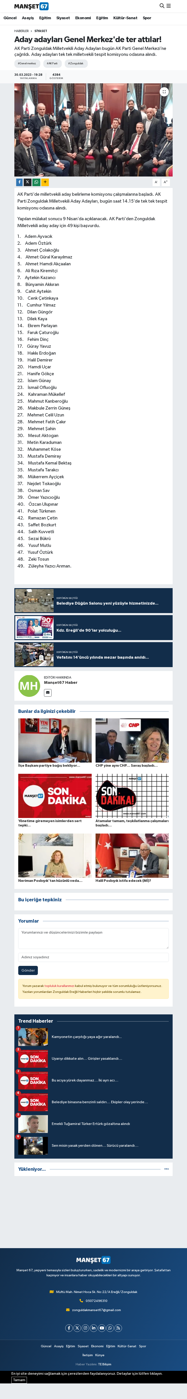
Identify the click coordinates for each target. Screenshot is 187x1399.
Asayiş (28, 18)
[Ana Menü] (168, 6)
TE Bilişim (104, 1364)
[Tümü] (166, 1169)
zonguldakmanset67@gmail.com (96, 1310)
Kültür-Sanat (125, 18)
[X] (77, 1328)
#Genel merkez (27, 63)
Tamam (19, 1380)
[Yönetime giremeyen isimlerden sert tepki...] (55, 796)
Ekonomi (83, 18)
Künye (99, 1355)
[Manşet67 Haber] (29, 686)
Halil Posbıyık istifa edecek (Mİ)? (123, 881)
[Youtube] (102, 1328)
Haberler (21, 31)
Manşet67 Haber (61, 683)
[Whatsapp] (110, 1328)
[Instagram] (85, 1328)
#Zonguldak (75, 63)
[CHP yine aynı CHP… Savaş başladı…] (132, 740)
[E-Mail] (48, 693)
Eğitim (45, 18)
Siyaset (63, 18)
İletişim (88, 1355)
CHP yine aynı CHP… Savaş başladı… (127, 765)
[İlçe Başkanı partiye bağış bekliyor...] (55, 740)
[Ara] (162, 6)
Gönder (28, 971)
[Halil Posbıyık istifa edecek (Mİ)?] (132, 855)
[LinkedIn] (93, 1328)
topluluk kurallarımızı (59, 986)
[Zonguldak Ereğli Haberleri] (31, 6)
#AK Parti (52, 63)
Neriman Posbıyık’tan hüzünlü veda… (50, 881)
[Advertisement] (93, 1212)
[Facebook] (69, 1328)
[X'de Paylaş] (27, 182)
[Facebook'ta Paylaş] (19, 182)
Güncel (9, 18)
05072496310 (96, 1301)
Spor (147, 18)
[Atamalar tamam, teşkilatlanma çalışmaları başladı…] (132, 796)
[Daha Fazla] (45, 182)
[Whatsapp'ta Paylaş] (36, 182)
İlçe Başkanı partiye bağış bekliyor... (49, 765)
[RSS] (118, 1328)
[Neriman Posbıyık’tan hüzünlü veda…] (55, 855)
